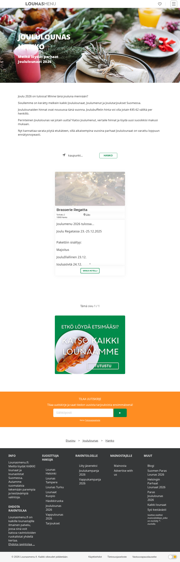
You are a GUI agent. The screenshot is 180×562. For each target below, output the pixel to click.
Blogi (150, 466)
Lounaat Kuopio (51, 494)
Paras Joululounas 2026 (155, 496)
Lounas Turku (55, 487)
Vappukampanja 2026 (90, 481)
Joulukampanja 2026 (89, 472)
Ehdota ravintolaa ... (21, 544)
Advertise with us (123, 472)
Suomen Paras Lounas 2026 (157, 472)
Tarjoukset (53, 523)
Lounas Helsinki (51, 471)
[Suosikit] (160, 4)
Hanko (108, 155)
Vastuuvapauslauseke (144, 556)
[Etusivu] (40, 4)
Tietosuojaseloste (92, 420)
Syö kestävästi (156, 510)
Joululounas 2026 (53, 508)
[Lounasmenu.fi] (90, 345)
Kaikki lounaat (156, 505)
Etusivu (70, 441)
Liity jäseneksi (88, 466)
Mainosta (120, 466)
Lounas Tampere (51, 480)
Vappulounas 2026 (54, 516)
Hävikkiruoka (54, 501)
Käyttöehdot (95, 556)
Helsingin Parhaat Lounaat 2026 (156, 483)
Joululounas (90, 441)
